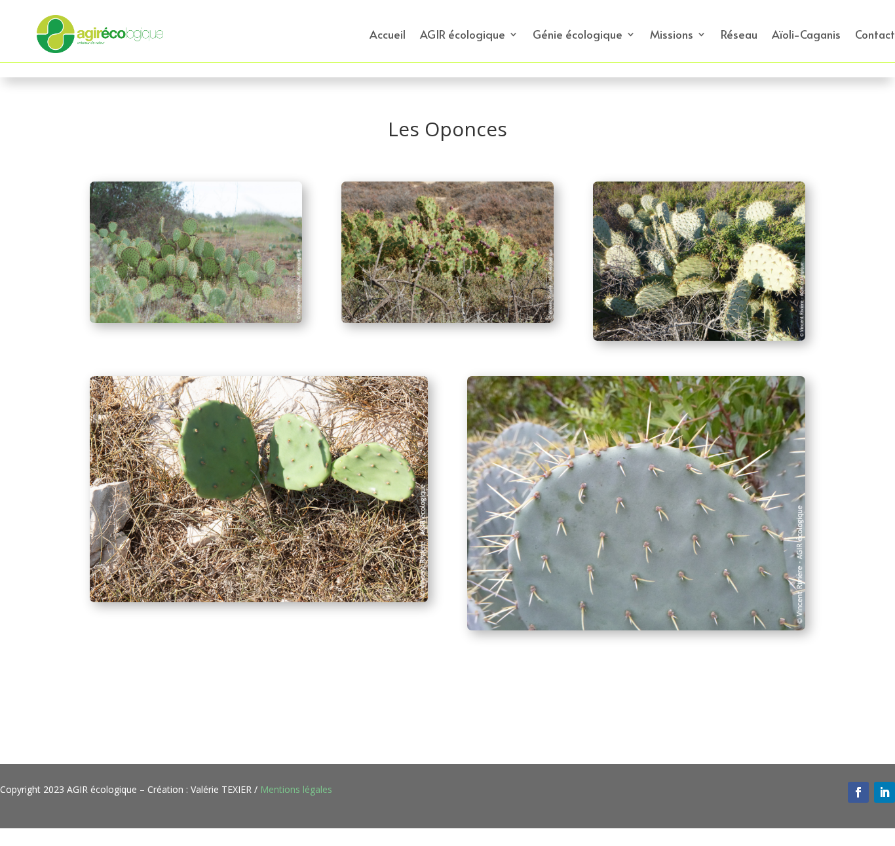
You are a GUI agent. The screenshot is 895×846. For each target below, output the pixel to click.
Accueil (388, 34)
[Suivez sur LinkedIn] (884, 792)
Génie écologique (577, 34)
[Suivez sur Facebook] (858, 792)
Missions (671, 34)
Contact (875, 34)
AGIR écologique (462, 34)
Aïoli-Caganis (806, 34)
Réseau (739, 34)
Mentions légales (296, 789)
